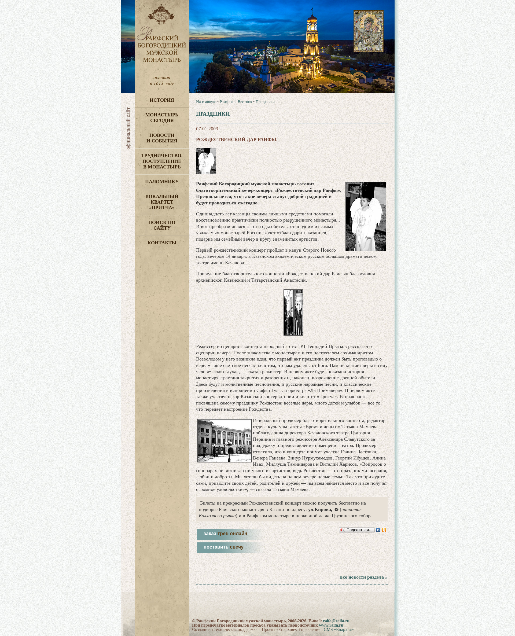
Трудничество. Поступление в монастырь (162, 161)
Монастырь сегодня (161, 117)
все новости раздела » (364, 577)
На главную (206, 102)
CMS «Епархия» (339, 629)
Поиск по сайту (161, 225)
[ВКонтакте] (378, 530)
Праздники (265, 102)
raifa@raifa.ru (336, 621)
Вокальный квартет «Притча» (161, 202)
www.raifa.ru (331, 625)
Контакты (162, 242)
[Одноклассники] (384, 530)
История (162, 100)
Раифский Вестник (236, 102)
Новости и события (161, 138)
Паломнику (162, 181)
